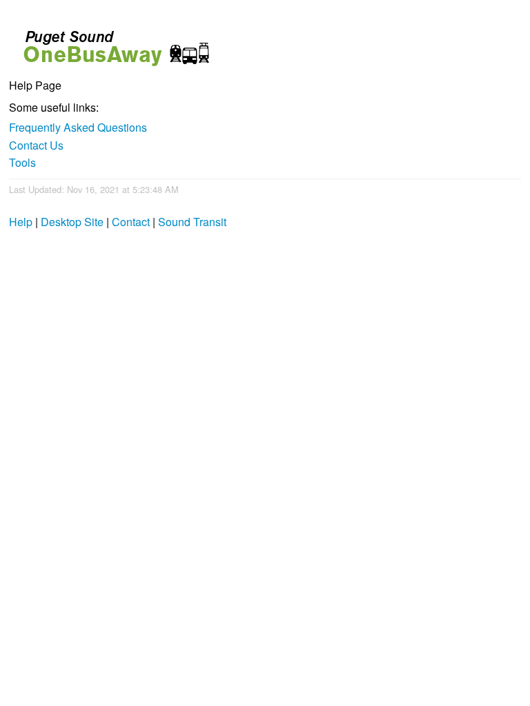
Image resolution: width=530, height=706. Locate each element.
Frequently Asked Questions (78, 127)
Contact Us (36, 145)
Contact (131, 222)
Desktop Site (72, 222)
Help (20, 222)
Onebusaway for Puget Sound (110, 42)
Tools (22, 162)
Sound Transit (192, 222)
